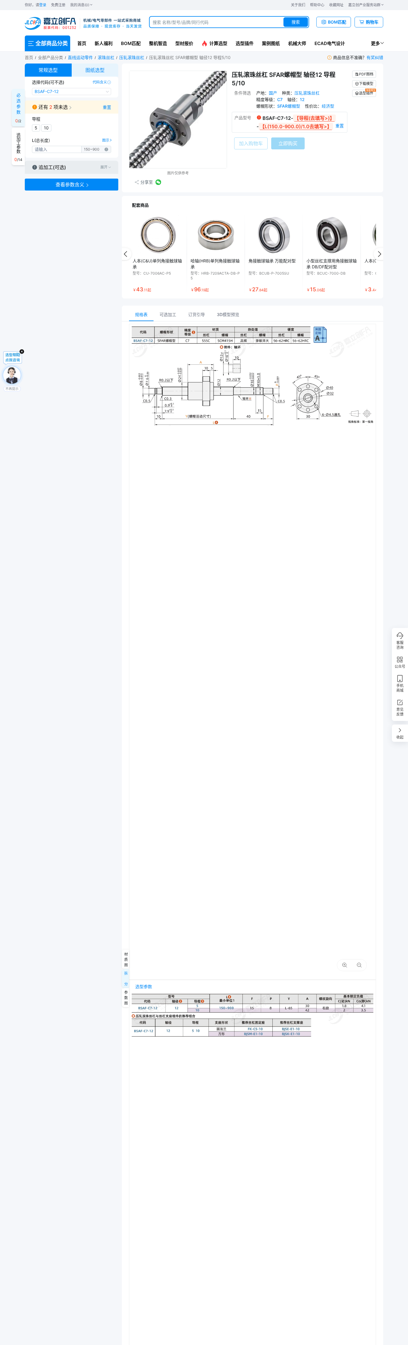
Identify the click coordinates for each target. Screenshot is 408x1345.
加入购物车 (251, 143)
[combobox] (229, 22)
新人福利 (104, 43)
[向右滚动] (380, 254)
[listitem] (158, 254)
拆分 (125, 978)
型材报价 (184, 43)
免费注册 (58, 5)
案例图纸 (271, 43)
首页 (81, 43)
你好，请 (35, 5)
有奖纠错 (374, 57)
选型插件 (245, 43)
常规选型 (48, 70)
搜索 (296, 21)
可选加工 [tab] (167, 314)
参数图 (125, 997)
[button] (71, 107)
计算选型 (218, 43)
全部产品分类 (50, 57)
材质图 (125, 959)
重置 (107, 107)
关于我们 (298, 5)
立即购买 (287, 143)
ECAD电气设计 (330, 43)
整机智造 (158, 43)
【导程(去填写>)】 (314, 118)
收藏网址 (336, 5)
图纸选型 (95, 70)
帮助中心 (317, 5)
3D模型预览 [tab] (228, 314)
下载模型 (366, 83)
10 (46, 127)
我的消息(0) (79, 5)
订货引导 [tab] (196, 314)
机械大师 (297, 43)
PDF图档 (366, 74)
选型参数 (143, 986)
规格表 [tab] (141, 314)
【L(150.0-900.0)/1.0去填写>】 (296, 126)
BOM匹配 (131, 43)
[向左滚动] (125, 254)
